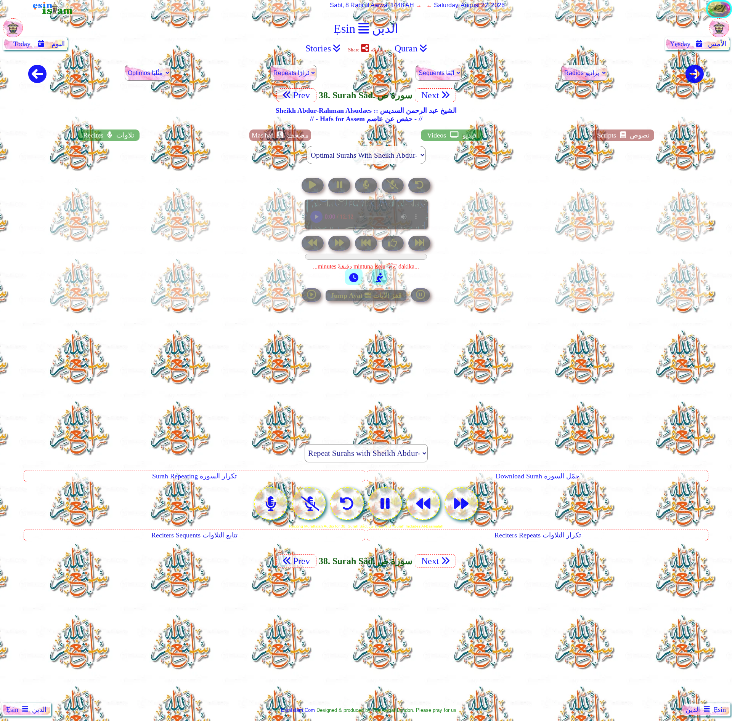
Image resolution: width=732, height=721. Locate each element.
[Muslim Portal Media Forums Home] (13, 32)
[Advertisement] (366, 368)
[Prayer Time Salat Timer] (379, 277)
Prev (303, 95)
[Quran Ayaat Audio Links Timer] (354, 277)
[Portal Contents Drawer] (367, 244)
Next (429, 95)
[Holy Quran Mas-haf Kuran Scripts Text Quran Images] (719, 16)
